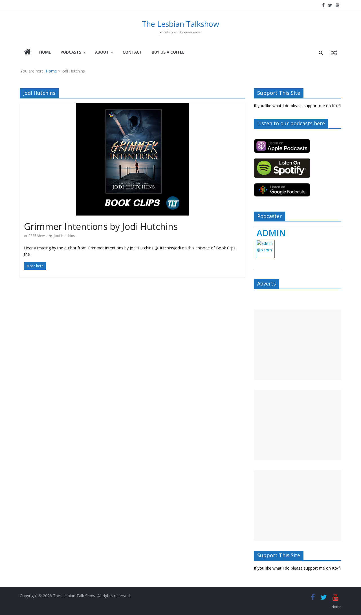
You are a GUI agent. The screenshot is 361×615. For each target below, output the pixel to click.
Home (45, 52)
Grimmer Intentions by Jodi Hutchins (101, 226)
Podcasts (71, 52)
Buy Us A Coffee (168, 52)
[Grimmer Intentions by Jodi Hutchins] (132, 106)
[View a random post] (334, 52)
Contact (132, 52)
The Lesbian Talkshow (180, 24)
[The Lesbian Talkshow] (27, 52)
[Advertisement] (297, 344)
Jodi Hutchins (64, 235)
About (102, 52)
